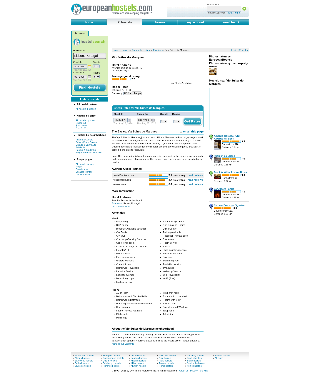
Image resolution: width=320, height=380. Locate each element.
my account (195, 22)
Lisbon (147, 50)
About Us (183, 370)
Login (234, 50)
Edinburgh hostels (112, 363)
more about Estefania (123, 344)
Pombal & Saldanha (86, 150)
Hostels (126, 50)
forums (160, 22)
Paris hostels (165, 360)
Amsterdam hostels (84, 355)
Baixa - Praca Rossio (86, 142)
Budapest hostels (111, 355)
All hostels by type (85, 164)
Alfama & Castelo (84, 139)
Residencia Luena (224, 156)
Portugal (136, 50)
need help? (231, 22)
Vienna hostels (222, 355)
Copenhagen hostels (113, 358)
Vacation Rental (84, 172)
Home (116, 50)
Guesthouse (82, 169)
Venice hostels (194, 366)
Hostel (79, 166)
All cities (219, 358)
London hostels (138, 358)
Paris (229, 12)
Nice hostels (165, 358)
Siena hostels (194, 360)
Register (243, 50)
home (89, 22)
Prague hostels (166, 363)
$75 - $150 (81, 125)
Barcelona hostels (84, 360)
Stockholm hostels (196, 363)
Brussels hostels (83, 366)
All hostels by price (85, 120)
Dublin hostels (110, 360)
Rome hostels (166, 366)
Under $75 (81, 123)
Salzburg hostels (195, 355)
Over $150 (81, 128)
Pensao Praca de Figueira (229, 205)
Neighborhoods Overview (88, 152)
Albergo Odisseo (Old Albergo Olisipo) (227, 137)
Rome (237, 12)
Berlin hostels (82, 363)
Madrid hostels (138, 360)
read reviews (195, 175)
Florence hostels (111, 366)
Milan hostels (137, 363)
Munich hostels (138, 366)
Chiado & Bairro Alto (86, 145)
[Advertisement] (180, 38)
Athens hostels (82, 358)
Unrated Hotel (83, 174)
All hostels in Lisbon (86, 109)
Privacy (194, 370)
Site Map (203, 370)
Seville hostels (194, 358)
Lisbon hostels (138, 355)
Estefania (80, 147)
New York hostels (167, 355)
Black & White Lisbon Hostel (231, 172)
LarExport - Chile (224, 188)
